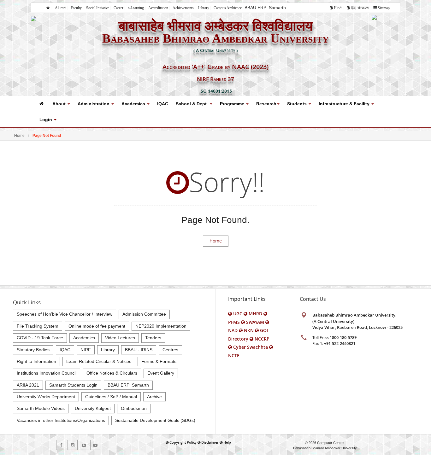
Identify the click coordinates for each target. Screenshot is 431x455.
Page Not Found (46, 135)
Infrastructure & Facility (345, 103)
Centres (170, 349)
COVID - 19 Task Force (40, 337)
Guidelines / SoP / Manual (111, 396)
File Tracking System (37, 326)
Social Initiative (97, 8)
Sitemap (384, 8)
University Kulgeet (93, 408)
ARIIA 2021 (28, 385)
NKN (249, 330)
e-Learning (136, 8)
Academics (133, 103)
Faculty (76, 8)
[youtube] (84, 445)
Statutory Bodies (33, 349)
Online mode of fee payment (96, 326)
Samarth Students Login (73, 385)
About (59, 103)
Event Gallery (160, 373)
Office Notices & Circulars (111, 373)
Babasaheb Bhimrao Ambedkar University (325, 448)
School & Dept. (192, 103)
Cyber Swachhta (250, 347)
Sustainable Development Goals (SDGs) (155, 420)
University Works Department (46, 396)
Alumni (60, 8)
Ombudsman (134, 408)
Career (118, 8)
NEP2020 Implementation (160, 326)
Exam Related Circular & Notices (98, 361)
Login (46, 119)
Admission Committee (144, 314)
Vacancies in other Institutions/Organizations (61, 420)
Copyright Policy (183, 442)
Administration (94, 103)
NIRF (85, 349)
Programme (232, 103)
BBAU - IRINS (138, 349)
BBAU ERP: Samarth (265, 7)
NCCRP (262, 339)
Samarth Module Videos (41, 408)
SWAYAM (255, 322)
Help (227, 442)
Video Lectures (120, 337)
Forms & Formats (158, 361)
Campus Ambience (228, 8)
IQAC (162, 103)
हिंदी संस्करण (360, 8)
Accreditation (158, 8)
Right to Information (36, 361)
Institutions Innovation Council (46, 373)
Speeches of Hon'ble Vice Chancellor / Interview (64, 314)
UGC (237, 314)
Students (297, 103)
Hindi (338, 8)
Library (203, 8)
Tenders (153, 337)
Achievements (183, 8)
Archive (154, 396)
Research (266, 103)
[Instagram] (73, 445)
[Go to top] (420, 448)
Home (19, 135)
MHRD (255, 314)
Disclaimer (210, 442)
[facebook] (61, 445)
